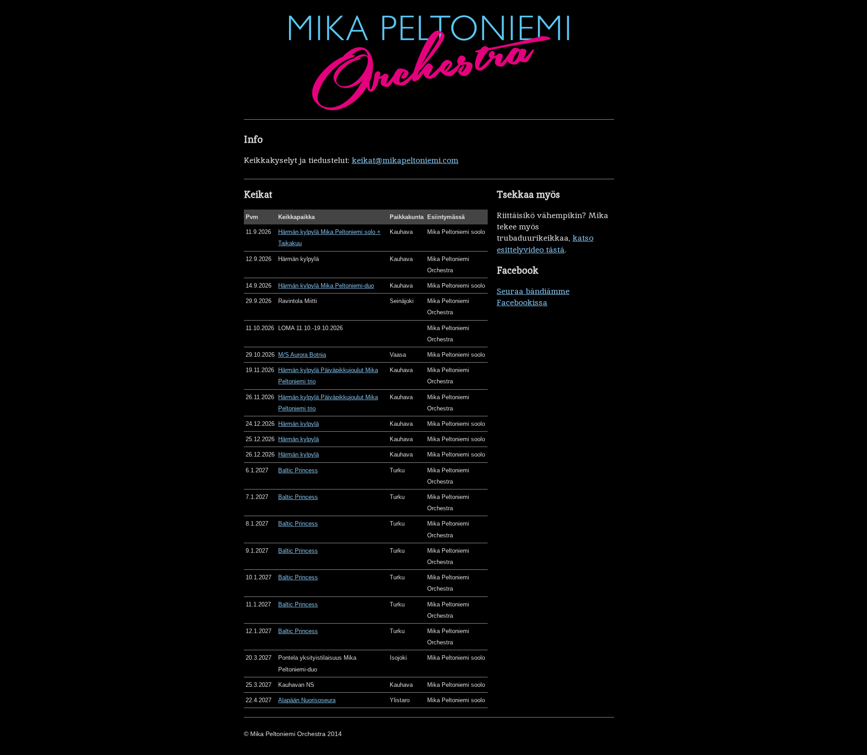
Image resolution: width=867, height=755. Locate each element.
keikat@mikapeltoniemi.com (405, 160)
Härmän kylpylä (298, 423)
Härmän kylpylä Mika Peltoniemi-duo (326, 285)
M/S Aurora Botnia (302, 354)
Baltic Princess (298, 470)
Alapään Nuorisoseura (307, 700)
